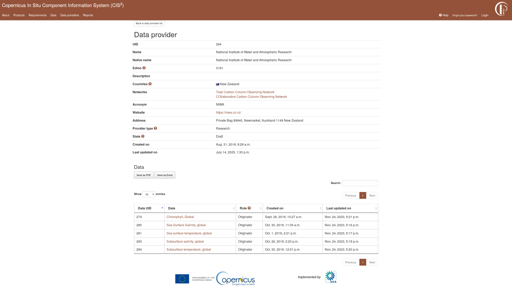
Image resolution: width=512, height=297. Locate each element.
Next (372, 195)
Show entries (149, 194)
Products (19, 15)
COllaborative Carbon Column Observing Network (251, 96)
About (5, 15)
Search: (336, 183)
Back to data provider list (149, 23)
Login (484, 15)
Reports (88, 15)
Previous (350, 195)
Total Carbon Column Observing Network (245, 92)
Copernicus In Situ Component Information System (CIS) (63, 4)
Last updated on (338, 208)
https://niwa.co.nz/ (228, 112)
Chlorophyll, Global (180, 216)
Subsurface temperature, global (189, 249)
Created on (275, 208)
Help (445, 15)
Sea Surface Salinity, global (186, 225)
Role (244, 208)
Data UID (144, 208)
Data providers (69, 15)
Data (53, 15)
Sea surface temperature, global (189, 233)
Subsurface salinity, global (185, 241)
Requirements (37, 15)
